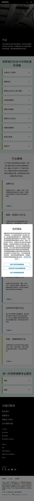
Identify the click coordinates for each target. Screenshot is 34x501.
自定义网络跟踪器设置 (17, 272)
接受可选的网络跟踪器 (17, 264)
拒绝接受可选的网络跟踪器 (17, 268)
